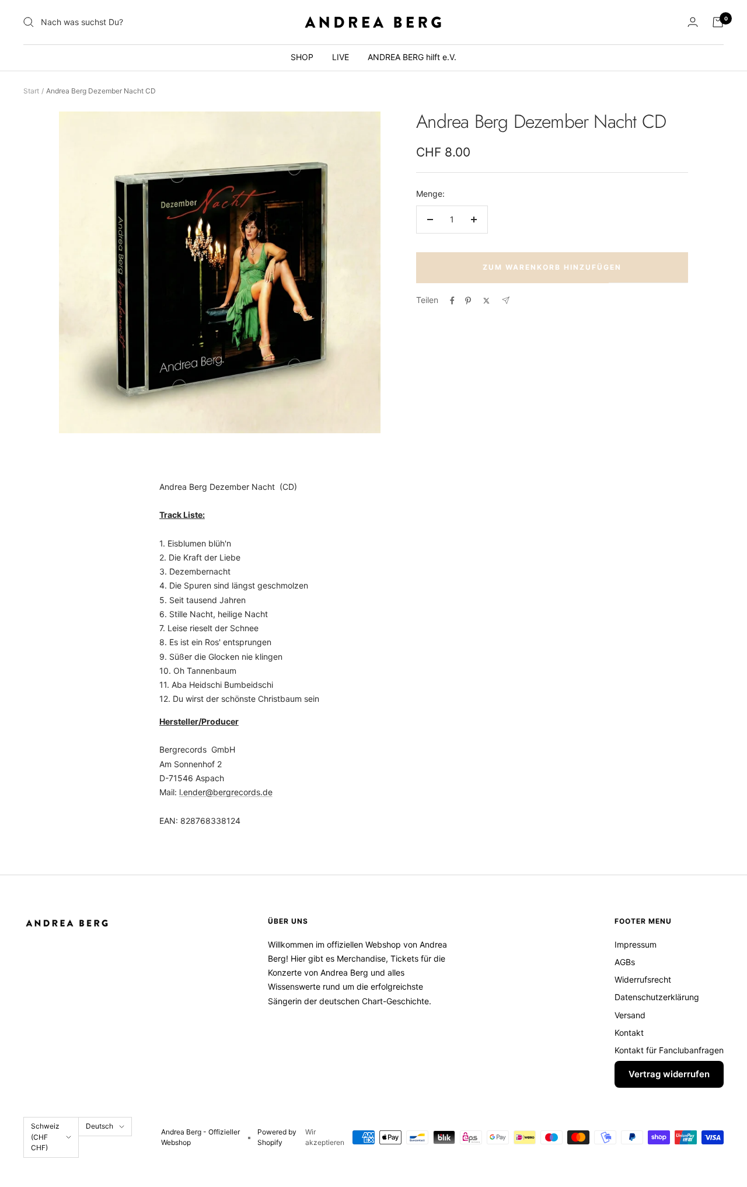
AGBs (625, 962)
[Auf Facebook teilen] (452, 301)
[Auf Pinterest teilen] (468, 301)
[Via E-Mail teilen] (505, 300)
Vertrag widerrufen (669, 1074)
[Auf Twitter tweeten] (486, 301)
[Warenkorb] (718, 22)
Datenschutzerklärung (657, 997)
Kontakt (629, 1033)
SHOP (302, 57)
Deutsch (99, 1126)
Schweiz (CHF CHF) (45, 1137)
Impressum (636, 944)
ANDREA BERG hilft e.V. (412, 57)
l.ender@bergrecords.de (226, 792)
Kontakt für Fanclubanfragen (669, 1050)
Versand (630, 1015)
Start (31, 90)
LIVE (340, 57)
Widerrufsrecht (643, 979)
